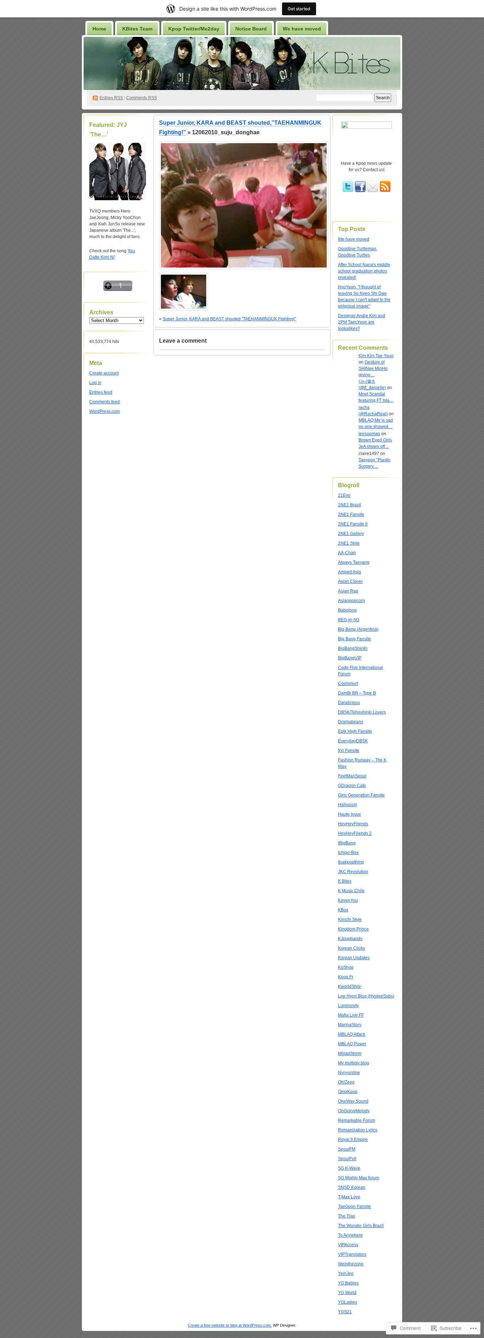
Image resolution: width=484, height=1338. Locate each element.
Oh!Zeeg (346, 1082)
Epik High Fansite (355, 731)
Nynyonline (349, 1072)
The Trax (346, 1216)
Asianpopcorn (351, 600)
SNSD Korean (351, 1187)
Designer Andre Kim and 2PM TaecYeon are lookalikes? (361, 322)
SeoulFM (346, 1149)
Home (99, 29)
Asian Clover (350, 581)
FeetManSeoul (352, 776)
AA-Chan (347, 552)
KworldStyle (349, 986)
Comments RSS (141, 97)
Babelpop (347, 610)
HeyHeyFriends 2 (355, 833)
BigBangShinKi (352, 648)
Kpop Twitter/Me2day (193, 29)
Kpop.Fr (345, 976)
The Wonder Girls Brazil (361, 1225)
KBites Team (137, 29)
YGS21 (345, 1311)
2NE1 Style (349, 543)
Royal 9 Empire (353, 1139)
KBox (343, 909)
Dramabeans (350, 721)
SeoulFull (347, 1158)
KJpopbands (350, 938)
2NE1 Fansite (351, 514)
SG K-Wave (349, 1168)
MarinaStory (349, 1024)
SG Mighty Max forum (358, 1177)
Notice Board (251, 29)
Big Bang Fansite (354, 638)
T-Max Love (349, 1196)
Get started (299, 8)
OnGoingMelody (354, 1110)
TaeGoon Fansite (354, 1206)
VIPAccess (348, 1244)
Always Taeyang (354, 562)
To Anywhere (350, 1235)
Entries (111, 97)
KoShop (346, 967)
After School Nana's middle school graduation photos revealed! (364, 271)
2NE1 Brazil (349, 504)
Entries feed (100, 392)
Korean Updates (354, 957)
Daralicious (349, 702)
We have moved (302, 29)
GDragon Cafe (352, 785)
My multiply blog (353, 1063)
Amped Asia (349, 571)
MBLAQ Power (352, 1043)
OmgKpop (348, 1091)
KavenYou (348, 900)
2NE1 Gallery (351, 533)
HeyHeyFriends (353, 823)
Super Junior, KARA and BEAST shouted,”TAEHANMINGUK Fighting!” (229, 318)
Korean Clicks (351, 948)
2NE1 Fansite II (352, 524)
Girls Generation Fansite (361, 795)
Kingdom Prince (353, 929)
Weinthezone (351, 1263)
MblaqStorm (349, 1053)
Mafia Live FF (351, 1015)
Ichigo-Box (348, 852)
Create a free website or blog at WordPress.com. (230, 1325)
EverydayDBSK (353, 740)
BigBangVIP (349, 658)
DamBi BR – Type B (357, 693)
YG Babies (348, 1283)
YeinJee (346, 1273)
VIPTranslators (352, 1254)
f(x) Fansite (348, 750)
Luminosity (348, 1005)
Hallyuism (347, 804)
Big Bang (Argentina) (358, 629)
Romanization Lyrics (357, 1130)
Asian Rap (348, 591)
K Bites (344, 881)
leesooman (369, 433)
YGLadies (347, 1302)
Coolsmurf (348, 683)
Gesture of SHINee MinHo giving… (373, 368)
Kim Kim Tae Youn (376, 355)
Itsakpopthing (351, 862)
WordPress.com (104, 411)
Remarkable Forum (356, 1120)
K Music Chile (351, 890)
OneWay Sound (353, 1101)
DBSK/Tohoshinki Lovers (362, 712)
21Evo (344, 495)
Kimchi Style (350, 919)
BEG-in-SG (348, 619)
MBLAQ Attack (351, 1034)
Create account (104, 373)
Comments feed (104, 401)
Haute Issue (349, 814)
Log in (95, 382)
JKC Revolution (353, 871)
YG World (347, 1292)
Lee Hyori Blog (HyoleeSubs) (366, 996)
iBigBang (347, 843)
